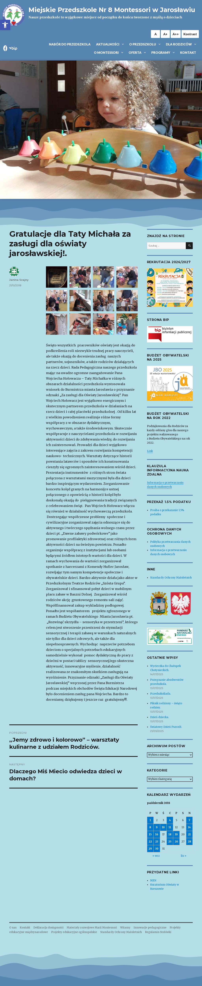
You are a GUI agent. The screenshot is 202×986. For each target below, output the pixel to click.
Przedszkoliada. (160, 693)
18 (169, 834)
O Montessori (106, 52)
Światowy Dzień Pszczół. (166, 727)
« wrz (156, 855)
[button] (5, 25)
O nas (13, 927)
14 (189, 827)
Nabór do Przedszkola (70, 44)
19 (176, 834)
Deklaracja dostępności (48, 927)
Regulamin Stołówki (158, 932)
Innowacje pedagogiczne (150, 927)
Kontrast (190, 34)
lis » (183, 855)
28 (189, 841)
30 (156, 848)
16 (156, 834)
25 (169, 841)
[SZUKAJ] (189, 245)
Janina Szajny (19, 279)
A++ (176, 34)
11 (170, 827)
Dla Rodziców (179, 44)
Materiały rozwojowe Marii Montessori (92, 927)
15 (150, 834)
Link (150, 451)
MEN (153, 880)
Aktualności (107, 44)
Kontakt (188, 52)
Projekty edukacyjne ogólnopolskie (74, 932)
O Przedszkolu (142, 44)
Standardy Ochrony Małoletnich (171, 577)
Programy (160, 52)
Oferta (135, 52)
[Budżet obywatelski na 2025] (170, 383)
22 (150, 841)
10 (163, 827)
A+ (165, 34)
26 (176, 841)
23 (156, 841)
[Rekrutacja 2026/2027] (170, 287)
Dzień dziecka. (159, 717)
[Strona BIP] (170, 334)
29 (150, 848)
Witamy (125, 927)
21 (189, 834)
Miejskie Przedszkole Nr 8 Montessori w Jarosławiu (111, 10)
